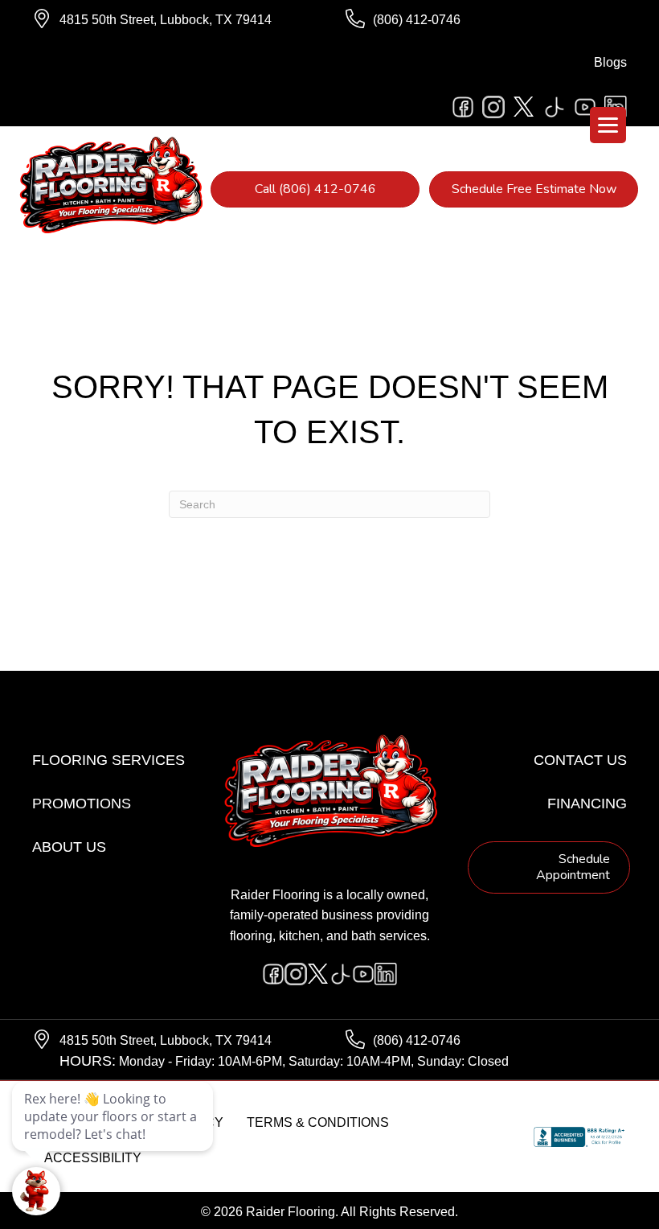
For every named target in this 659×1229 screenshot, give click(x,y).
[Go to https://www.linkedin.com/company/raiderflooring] (386, 974)
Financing (587, 803)
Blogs (610, 62)
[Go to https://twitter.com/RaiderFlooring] (524, 107)
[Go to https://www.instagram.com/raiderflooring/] (493, 107)
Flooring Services (108, 760)
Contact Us (580, 760)
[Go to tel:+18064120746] (486, 20)
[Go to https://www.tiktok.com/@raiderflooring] (554, 107)
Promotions (81, 803)
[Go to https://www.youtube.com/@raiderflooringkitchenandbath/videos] (585, 107)
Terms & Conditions (318, 1122)
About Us (69, 847)
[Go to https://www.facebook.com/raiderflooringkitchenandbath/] (463, 107)
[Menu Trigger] (608, 125)
